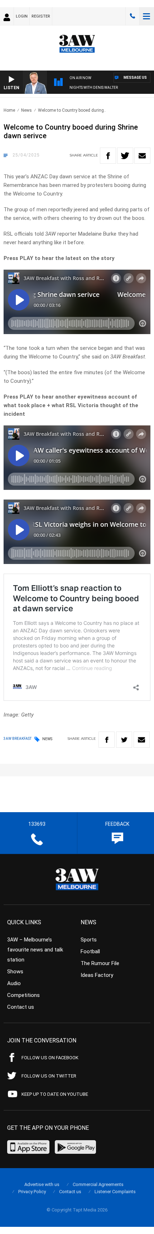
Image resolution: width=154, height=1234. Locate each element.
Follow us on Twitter (48, 1076)
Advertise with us (41, 1184)
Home (9, 110)
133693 (132, 16)
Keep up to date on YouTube (54, 1094)
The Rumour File (100, 963)
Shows (15, 971)
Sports (89, 939)
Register (41, 16)
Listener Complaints (115, 1191)
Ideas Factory (97, 975)
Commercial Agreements (98, 1184)
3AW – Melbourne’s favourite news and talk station (35, 949)
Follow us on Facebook (49, 1057)
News (26, 110)
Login (22, 16)
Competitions (23, 995)
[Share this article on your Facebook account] (108, 156)
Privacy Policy (32, 1191)
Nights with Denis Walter (93, 88)
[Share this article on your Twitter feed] (125, 156)
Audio (14, 983)
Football (90, 951)
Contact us (20, 1007)
